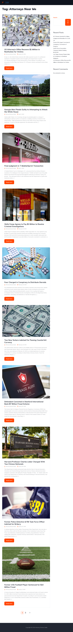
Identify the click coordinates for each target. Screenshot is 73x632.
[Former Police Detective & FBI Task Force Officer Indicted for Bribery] (26, 502)
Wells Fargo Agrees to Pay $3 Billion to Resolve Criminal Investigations (24, 225)
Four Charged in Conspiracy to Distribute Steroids (25, 282)
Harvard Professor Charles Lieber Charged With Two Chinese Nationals (24, 463)
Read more (9, 68)
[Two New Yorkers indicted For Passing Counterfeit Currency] (26, 321)
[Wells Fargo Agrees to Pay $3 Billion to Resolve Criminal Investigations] (26, 204)
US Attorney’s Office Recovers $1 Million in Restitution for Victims (22, 50)
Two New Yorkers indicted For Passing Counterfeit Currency (25, 341)
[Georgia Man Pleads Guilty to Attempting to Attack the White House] (26, 90)
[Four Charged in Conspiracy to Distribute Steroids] (26, 263)
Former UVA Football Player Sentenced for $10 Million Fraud (23, 586)
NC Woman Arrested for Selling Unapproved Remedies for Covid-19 (61, 38)
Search (55, 17)
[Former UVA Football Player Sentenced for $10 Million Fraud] (26, 564)
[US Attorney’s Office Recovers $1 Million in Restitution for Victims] (26, 30)
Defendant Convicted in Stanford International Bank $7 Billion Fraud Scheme (23, 403)
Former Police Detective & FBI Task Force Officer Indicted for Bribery (24, 523)
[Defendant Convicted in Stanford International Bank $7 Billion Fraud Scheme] (26, 381)
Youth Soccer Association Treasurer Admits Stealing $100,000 (59, 50)
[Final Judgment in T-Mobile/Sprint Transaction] (26, 147)
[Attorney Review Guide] (7, 2)
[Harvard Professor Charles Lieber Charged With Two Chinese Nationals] (26, 442)
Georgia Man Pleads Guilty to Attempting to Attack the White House (25, 110)
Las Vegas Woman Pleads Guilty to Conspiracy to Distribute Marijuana (61, 56)
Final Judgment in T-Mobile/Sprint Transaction (23, 166)
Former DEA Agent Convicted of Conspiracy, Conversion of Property (61, 44)
